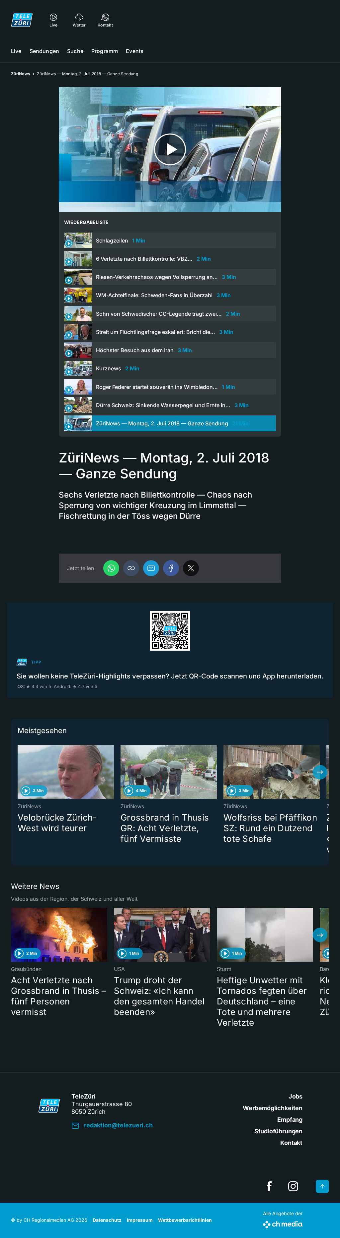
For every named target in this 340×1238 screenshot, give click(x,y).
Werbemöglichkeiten (272, 1107)
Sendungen (44, 51)
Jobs (295, 1096)
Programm (104, 51)
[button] (131, 568)
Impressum (140, 1220)
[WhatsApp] (111, 568)
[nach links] (20, 772)
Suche (75, 51)
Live (16, 51)
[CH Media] (282, 1223)
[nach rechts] (320, 772)
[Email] (151, 568)
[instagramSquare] (293, 1186)
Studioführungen (278, 1131)
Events (134, 51)
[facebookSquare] (269, 1186)
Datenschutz (107, 1220)
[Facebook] (171, 568)
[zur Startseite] (22, 20)
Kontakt (291, 1142)
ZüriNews (20, 73)
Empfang (289, 1119)
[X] (191, 568)
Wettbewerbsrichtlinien (185, 1220)
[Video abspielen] (170, 149)
